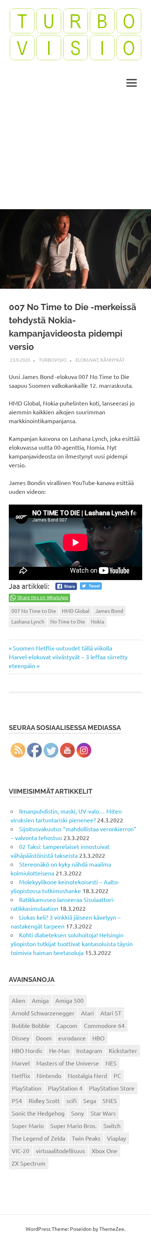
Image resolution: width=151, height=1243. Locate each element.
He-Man (59, 1050)
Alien (18, 1000)
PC (117, 1075)
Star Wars (103, 1113)
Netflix (21, 1075)
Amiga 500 (69, 1000)
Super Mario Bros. (73, 1125)
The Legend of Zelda (38, 1138)
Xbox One (104, 1150)
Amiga (40, 1000)
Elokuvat (87, 360)
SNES (110, 1100)
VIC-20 (20, 1150)
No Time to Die (67, 621)
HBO (98, 1038)
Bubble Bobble (31, 1025)
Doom (44, 1038)
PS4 (17, 1100)
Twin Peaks (86, 1138)
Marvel (21, 1063)
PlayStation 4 (65, 1088)
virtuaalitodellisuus (60, 1150)
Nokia (97, 621)
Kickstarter (123, 1050)
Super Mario (28, 1125)
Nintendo (49, 1075)
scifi (71, 1100)
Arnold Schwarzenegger (43, 1012)
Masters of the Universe (67, 1063)
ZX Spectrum (28, 1163)
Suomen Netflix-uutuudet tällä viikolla (62, 648)
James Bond (109, 610)
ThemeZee (111, 1228)
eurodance (72, 1038)
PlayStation (26, 1088)
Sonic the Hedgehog (38, 1113)
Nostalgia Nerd (87, 1075)
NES (111, 1063)
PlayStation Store (112, 1088)
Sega (89, 1100)
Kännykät (112, 360)
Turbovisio (53, 360)
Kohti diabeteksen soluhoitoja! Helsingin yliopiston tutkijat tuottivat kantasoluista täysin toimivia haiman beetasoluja (72, 943)
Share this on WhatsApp (43, 597)
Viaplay (116, 1138)
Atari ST (110, 1012)
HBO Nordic (27, 1050)
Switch (112, 1125)
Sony (77, 1113)
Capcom (66, 1025)
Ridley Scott (44, 1100)
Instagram (89, 1050)
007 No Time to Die (33, 610)
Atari (87, 1012)
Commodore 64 (104, 1025)
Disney (20, 1038)
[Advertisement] (75, 154)
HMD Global (75, 610)
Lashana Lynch (27, 621)
